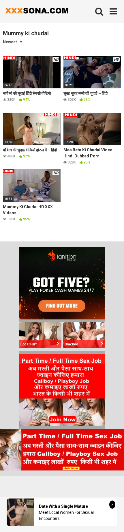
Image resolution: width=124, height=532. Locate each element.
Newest (10, 42)
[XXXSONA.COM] (36, 11)
